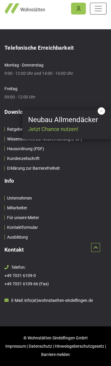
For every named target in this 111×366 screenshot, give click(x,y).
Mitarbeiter (17, 207)
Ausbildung (17, 237)
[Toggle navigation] (98, 8)
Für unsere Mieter (23, 217)
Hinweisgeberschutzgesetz (79, 346)
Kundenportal (78, 8)
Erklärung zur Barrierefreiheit (33, 168)
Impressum (15, 346)
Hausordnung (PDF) (25, 148)
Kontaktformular (22, 227)
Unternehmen (19, 198)
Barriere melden (55, 354)
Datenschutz (40, 346)
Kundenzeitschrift (23, 158)
